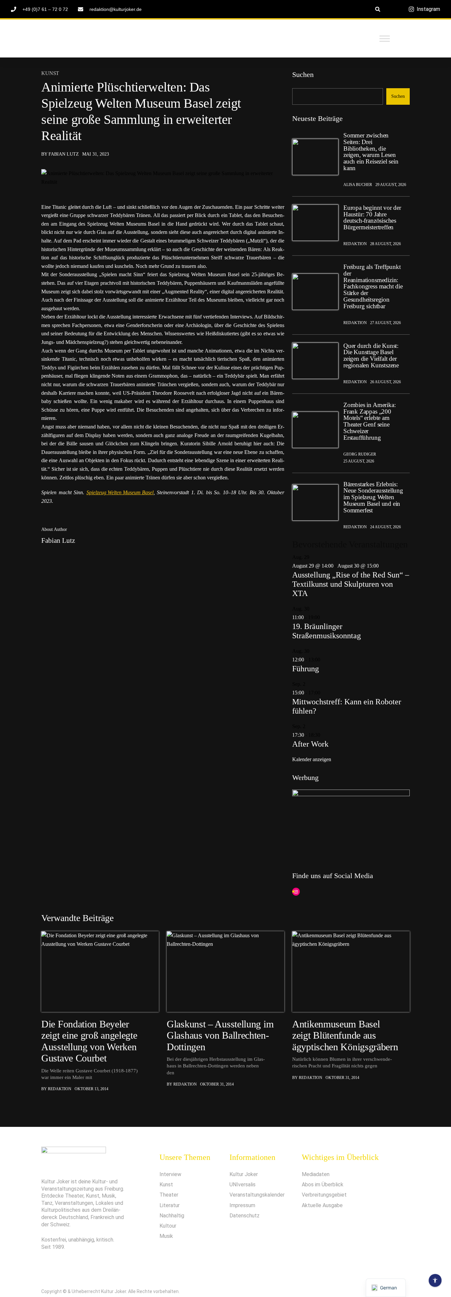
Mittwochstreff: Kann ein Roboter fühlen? (346, 706)
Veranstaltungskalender (257, 1195)
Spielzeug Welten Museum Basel (120, 492)
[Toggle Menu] (384, 38)
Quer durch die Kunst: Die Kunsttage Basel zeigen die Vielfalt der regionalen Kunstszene (371, 356)
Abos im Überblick (322, 1184)
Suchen (303, 74)
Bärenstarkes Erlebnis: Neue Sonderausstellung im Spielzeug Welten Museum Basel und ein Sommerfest (373, 497)
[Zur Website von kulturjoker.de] (315, 157)
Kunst (50, 73)
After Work (310, 744)
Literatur (169, 1205)
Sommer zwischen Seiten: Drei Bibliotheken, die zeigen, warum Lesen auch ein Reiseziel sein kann (371, 151)
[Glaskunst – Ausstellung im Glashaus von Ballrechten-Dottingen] (225, 971)
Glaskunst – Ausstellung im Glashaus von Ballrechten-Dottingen (220, 1035)
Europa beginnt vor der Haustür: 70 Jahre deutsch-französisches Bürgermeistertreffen (372, 217)
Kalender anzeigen (311, 759)
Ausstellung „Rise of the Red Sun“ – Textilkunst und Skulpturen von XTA (350, 584)
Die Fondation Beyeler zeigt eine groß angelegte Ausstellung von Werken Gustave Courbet (89, 1041)
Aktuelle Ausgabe (322, 1205)
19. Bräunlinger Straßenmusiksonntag (326, 631)
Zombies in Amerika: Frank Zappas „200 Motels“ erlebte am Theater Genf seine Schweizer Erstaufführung (369, 421)
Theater (168, 1195)
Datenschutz (244, 1215)
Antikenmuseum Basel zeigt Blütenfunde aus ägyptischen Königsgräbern (345, 1035)
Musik (166, 1236)
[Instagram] (296, 892)
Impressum (242, 1205)
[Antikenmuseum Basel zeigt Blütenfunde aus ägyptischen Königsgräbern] (351, 971)
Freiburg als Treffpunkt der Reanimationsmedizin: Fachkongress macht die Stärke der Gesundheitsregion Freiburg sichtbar (373, 287)
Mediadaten (316, 1174)
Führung (305, 668)
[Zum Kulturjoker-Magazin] (92, 38)
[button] (378, 9)
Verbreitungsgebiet (324, 1195)
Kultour (167, 1226)
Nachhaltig (171, 1215)
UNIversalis (242, 1184)
